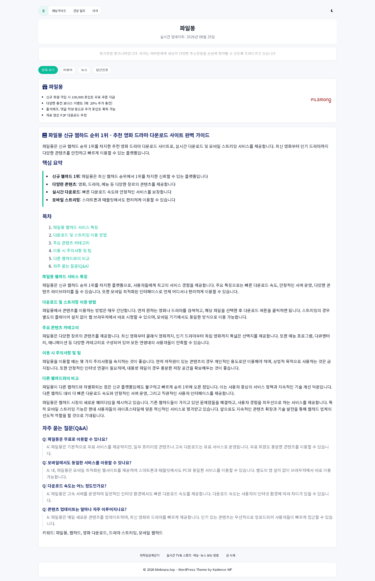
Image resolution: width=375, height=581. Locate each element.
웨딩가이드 (59, 10)
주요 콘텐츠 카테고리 (71, 243)
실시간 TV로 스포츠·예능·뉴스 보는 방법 (193, 555)
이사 (95, 10)
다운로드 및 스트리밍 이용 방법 (80, 235)
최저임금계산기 (149, 555)
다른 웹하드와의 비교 (71, 258)
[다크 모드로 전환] (332, 11)
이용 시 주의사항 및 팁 (72, 250)
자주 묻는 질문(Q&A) (71, 266)
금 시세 (230, 555)
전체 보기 (48, 70)
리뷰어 (67, 70)
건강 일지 (79, 10)
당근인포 (102, 70)
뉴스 (84, 70)
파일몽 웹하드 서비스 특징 (75, 227)
